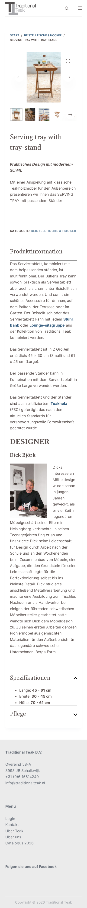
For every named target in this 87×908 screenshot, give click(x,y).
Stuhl (68, 319)
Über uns (13, 837)
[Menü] (80, 8)
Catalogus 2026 (19, 843)
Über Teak (14, 831)
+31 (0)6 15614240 (22, 776)
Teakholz (59, 403)
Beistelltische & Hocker (53, 231)
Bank (14, 325)
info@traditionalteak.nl (25, 783)
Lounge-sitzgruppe (47, 325)
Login (10, 818)
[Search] (66, 8)
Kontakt (12, 824)
